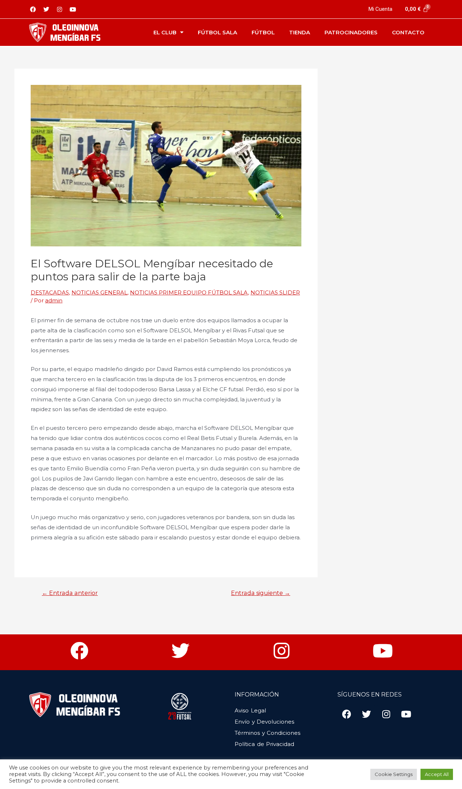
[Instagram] (59, 9)
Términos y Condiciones (267, 732)
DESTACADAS (50, 292)
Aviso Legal (250, 710)
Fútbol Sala (217, 32)
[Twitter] (46, 9)
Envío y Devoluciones (264, 721)
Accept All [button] (437, 774)
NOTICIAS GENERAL (99, 292)
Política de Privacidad (264, 744)
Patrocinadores (351, 32)
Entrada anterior (70, 593)
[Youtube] (73, 9)
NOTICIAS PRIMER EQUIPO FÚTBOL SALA (189, 292)
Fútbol (263, 32)
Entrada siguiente (260, 593)
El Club (164, 32)
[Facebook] (33, 9)
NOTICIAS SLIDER (275, 292)
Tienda (299, 32)
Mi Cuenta (380, 9)
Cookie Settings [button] (394, 774)
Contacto (408, 32)
